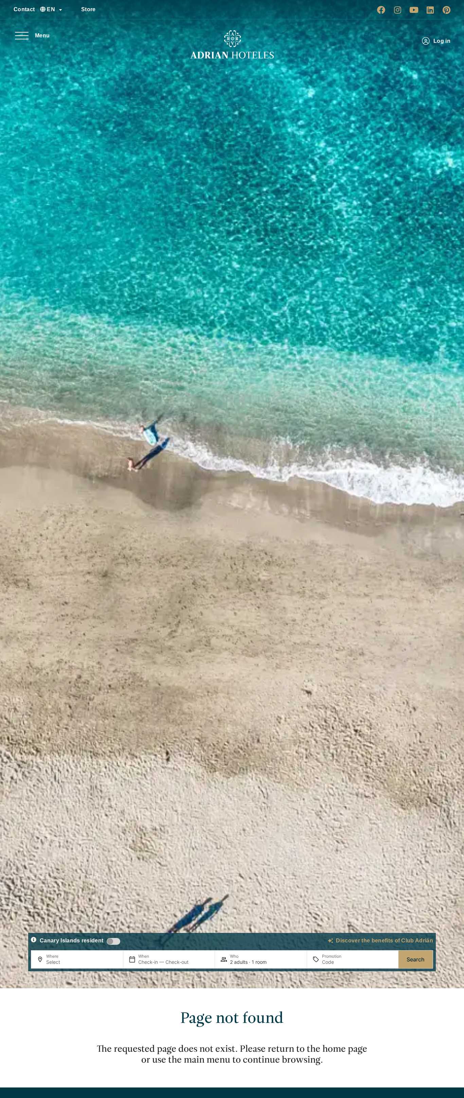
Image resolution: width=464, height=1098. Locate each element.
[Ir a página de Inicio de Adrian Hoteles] (232, 44)
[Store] (73, 9)
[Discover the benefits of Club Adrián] (330, 940)
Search (416, 959)
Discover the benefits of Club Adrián (384, 940)
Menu (42, 35)
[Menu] (22, 36)
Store (88, 9)
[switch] (113, 941)
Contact (24, 9)
